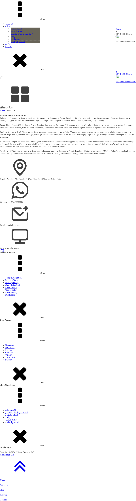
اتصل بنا (8, 46)
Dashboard (9, 345)
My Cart (8, 350)
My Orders (9, 347)
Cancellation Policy (13, 285)
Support (8, 360)
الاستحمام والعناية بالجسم (22, 34)
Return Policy (11, 287)
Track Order (10, 357)
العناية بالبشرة (17, 31)
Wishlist (8, 355)
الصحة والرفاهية (18, 41)
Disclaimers (10, 295)
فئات (7, 26)
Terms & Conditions (13, 278)
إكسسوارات (16, 39)
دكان (7, 44)
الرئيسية (9, 24)
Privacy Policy (11, 292)
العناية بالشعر (16, 29)
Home (2, 110)
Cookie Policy (11, 290)
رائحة (13, 36)
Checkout (9, 352)
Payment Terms (11, 280)
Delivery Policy (11, 282)
